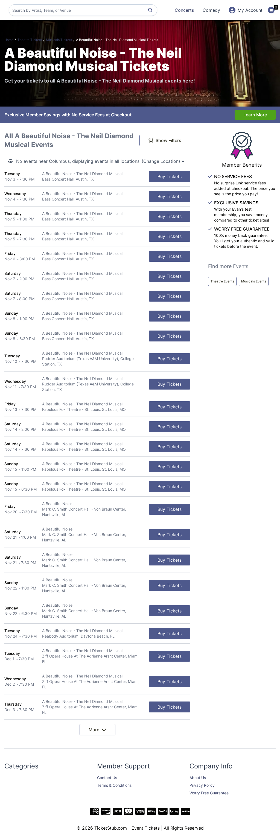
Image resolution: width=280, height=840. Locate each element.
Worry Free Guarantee (209, 793)
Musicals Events (253, 281)
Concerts (184, 10)
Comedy (211, 10)
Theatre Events (222, 281)
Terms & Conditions (114, 785)
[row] (97, 177)
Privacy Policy (202, 785)
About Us (197, 777)
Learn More (255, 114)
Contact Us (107, 777)
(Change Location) (162, 161)
